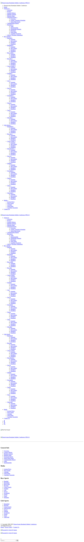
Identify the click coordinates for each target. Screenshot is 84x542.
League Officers (11, 13)
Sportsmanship (14, 27)
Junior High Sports (15, 22)
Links (11, 26)
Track (9, 110)
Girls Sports (7, 125)
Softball (9, 163)
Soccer (9, 88)
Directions (13, 30)
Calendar (9, 204)
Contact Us (7, 209)
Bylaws (9, 11)
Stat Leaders (13, 41)
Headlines (13, 44)
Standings (13, 42)
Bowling (10, 58)
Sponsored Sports (12, 17)
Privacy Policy (8, 527)
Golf (9, 81)
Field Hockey (11, 148)
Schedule (12, 39)
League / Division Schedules (17, 20)
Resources (10, 24)
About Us (7, 8)
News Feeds (10, 203)
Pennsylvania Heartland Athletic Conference (15, 5)
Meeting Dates (11, 16)
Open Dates (13, 32)
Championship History (13, 23)
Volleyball (10, 193)
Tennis (9, 103)
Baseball (10, 38)
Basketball (10, 45)
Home (5, 7)
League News (10, 202)
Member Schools (11, 14)
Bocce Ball (10, 53)
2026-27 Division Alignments (15, 35)
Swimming (10, 95)
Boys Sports (7, 36)
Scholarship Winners (15, 29)
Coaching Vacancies (15, 33)
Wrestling (10, 117)
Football (10, 73)
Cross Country (11, 66)
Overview (9, 10)
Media (6, 200)
